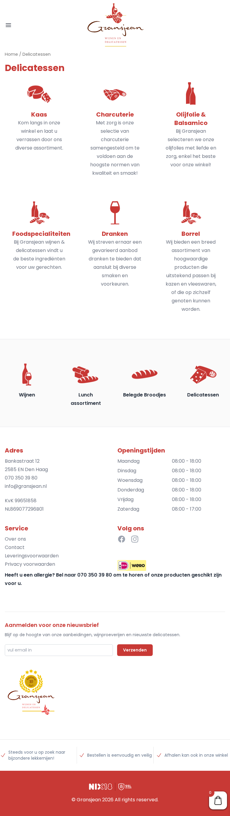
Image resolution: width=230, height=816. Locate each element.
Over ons (15, 539)
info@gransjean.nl (26, 486)
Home (11, 54)
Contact (15, 547)
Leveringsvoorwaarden (32, 555)
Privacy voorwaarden (30, 564)
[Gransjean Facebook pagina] (121, 539)
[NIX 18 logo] (101, 787)
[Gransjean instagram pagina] (135, 539)
